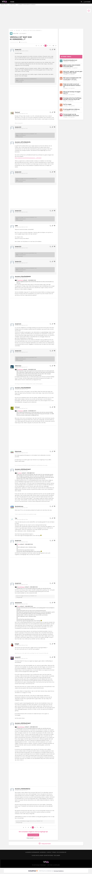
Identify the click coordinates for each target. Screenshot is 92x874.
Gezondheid (67, 80)
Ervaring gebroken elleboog (71, 109)
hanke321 (18, 657)
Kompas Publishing (59, 871)
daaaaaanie (18, 602)
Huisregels (43, 852)
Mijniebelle (18, 451)
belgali (17, 644)
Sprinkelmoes (19, 506)
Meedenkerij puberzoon (70, 60)
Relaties (18, 30)
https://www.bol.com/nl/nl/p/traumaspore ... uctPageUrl (28, 158)
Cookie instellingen (37, 855)
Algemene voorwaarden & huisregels (27, 4)
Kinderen (66, 61)
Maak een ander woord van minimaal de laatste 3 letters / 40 (72, 85)
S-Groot (17, 407)
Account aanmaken (33, 835)
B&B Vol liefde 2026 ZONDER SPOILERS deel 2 (71, 65)
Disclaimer (57, 855)
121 (53, 45)
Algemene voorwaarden (32, 852)
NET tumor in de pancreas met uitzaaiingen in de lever (72, 78)
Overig (65, 74)
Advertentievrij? (48, 855)
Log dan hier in (37, 838)
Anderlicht (18, 324)
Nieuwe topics (4, 4)
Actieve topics (12, 4)
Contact (49, 852)
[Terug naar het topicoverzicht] (11, 34)
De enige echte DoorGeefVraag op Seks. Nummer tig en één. (72, 98)
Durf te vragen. (67, 104)
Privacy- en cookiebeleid (59, 852)
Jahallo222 (18, 49)
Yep (16, 518)
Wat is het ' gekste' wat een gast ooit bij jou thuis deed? (72, 72)
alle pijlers (22, 33)
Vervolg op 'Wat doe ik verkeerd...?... (32, 30)
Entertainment (67, 68)
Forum (12, 2)
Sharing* (17, 112)
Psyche (65, 117)
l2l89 (16, 225)
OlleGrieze (18, 365)
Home (11, 30)
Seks (65, 100)
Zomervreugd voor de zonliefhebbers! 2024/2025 (71, 115)
